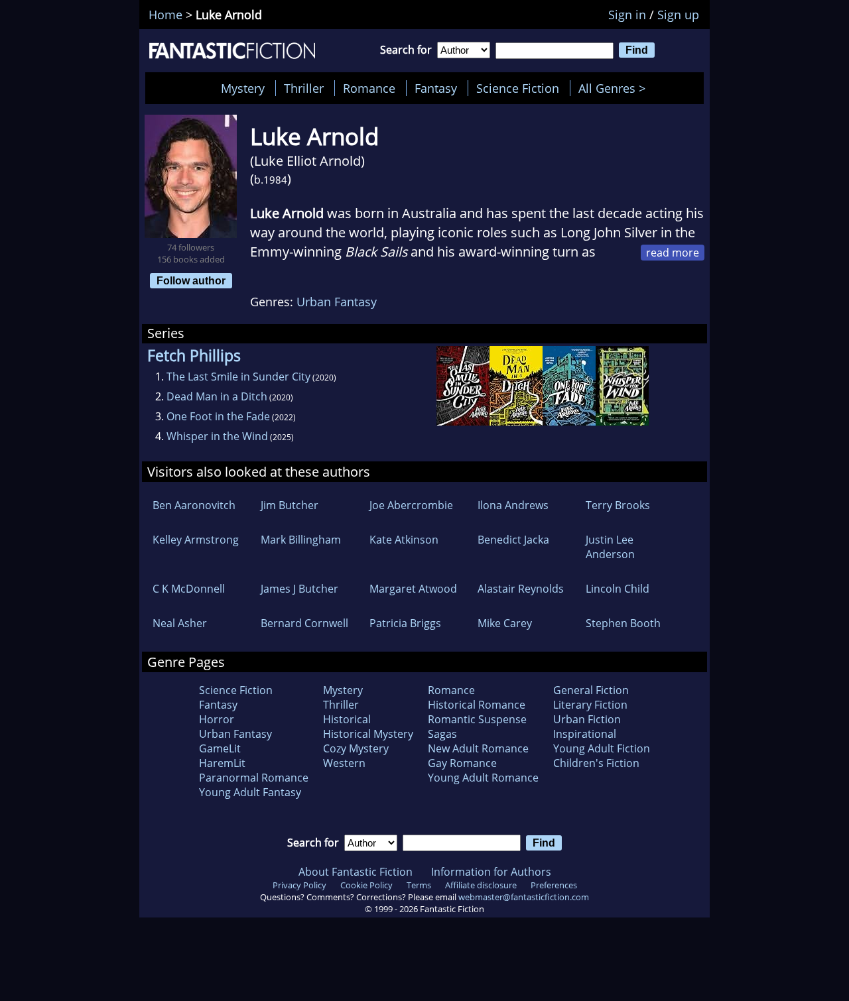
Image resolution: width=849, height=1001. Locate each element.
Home (165, 15)
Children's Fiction (596, 763)
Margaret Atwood (413, 588)
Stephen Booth (623, 623)
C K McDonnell (189, 588)
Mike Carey (505, 623)
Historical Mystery (368, 734)
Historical (347, 719)
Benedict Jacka (513, 539)
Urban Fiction (587, 719)
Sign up (678, 15)
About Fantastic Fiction (355, 871)
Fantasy (436, 88)
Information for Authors (491, 871)
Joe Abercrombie (411, 505)
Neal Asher (180, 623)
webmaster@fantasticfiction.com (523, 897)
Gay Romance (462, 763)
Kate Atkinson (403, 539)
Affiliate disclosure (481, 885)
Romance (369, 88)
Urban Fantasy (336, 302)
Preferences (554, 885)
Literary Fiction (590, 704)
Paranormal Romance (253, 777)
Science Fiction (517, 88)
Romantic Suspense (477, 719)
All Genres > (615, 88)
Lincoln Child (617, 588)
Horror (216, 719)
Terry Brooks (618, 505)
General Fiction (591, 690)
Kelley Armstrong (196, 539)
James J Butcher (299, 588)
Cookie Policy (366, 885)
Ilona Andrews (513, 505)
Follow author (191, 280)
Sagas (442, 734)
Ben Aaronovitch (194, 505)
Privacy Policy (299, 885)
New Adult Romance (478, 748)
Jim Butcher (289, 505)
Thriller (304, 88)
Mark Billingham (301, 539)
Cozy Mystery (356, 748)
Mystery (243, 88)
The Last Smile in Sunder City (238, 376)
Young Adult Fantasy (250, 792)
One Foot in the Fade (218, 416)
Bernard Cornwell (304, 623)
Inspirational (584, 734)
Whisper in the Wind (217, 436)
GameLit (220, 748)
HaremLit (222, 763)
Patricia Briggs (405, 623)
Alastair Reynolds (521, 588)
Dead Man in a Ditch (216, 396)
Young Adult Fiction (601, 748)
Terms (419, 885)
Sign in (627, 15)
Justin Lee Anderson (610, 546)
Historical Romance (476, 704)
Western (344, 763)
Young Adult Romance (483, 777)
